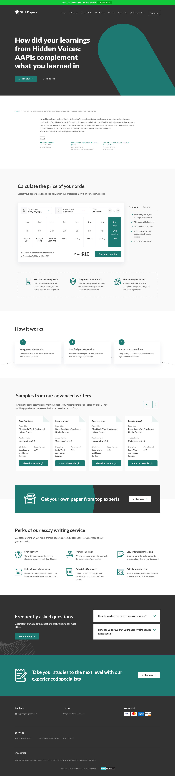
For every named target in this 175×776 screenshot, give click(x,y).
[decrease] (110, 210)
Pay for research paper (23, 738)
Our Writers (99, 13)
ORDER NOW (104, 2)
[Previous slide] (147, 404)
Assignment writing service (49, 738)
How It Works (87, 13)
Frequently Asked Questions (73, 714)
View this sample (31, 463)
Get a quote (49, 78)
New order (154, 13)
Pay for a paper (69, 738)
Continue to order (107, 254)
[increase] (118, 210)
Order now (24, 78)
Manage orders (138, 13)
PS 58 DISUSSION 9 (47, 142)
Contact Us (122, 13)
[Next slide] (155, 404)
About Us (111, 13)
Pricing (62, 13)
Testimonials (73, 13)
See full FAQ (25, 636)
